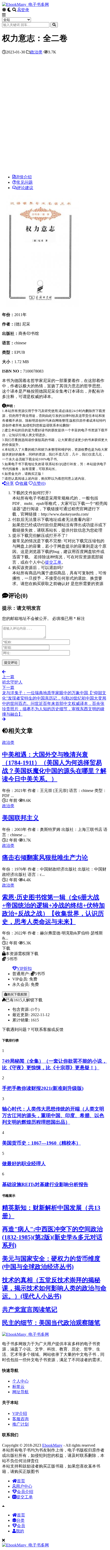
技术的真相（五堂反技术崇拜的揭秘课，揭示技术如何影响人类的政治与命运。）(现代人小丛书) (54, 1288)
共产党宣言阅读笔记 (29, 1309)
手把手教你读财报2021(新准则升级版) (42, 1088)
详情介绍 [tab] (23, 177)
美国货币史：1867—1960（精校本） (41, 1143)
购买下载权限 (17, 994)
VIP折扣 (24, 968)
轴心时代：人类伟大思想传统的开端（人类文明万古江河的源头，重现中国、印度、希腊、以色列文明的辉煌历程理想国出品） (53, 1115)
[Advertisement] (55, 115)
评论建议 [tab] (25, 188)
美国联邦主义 (20, 818)
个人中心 (20, 1381)
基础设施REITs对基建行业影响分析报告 (45, 1184)
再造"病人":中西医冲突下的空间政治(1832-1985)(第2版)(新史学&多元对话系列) (52, 1237)
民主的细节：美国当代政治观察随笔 (51, 1322)
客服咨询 (20, 1419)
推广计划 (20, 1424)
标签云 (18, 1386)
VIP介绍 (19, 1413)
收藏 (23, 483)
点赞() (39, 483)
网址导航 (20, 1392)
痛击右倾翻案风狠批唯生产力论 (45, 857)
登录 (25, 10)
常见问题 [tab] (24, 182)
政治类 (36, 52)
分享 (10, 483)
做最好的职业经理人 (24, 1163)
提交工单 (53, 562)
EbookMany (52, 1445)
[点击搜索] (54, 24)
